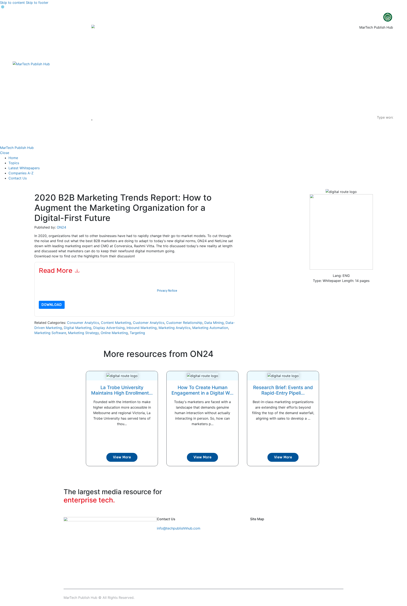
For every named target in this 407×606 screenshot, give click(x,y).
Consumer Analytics (83, 322)
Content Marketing (116, 322)
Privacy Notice (167, 291)
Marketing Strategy (83, 333)
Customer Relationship (184, 322)
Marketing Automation (210, 328)
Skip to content (12, 2)
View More (122, 457)
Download (52, 305)
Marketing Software (50, 333)
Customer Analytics (148, 322)
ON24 (61, 227)
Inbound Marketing (142, 328)
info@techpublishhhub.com (178, 528)
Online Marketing (114, 333)
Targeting (137, 333)
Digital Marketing (77, 328)
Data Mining (214, 322)
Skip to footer (37, 2)
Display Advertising (109, 328)
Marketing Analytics (174, 328)
